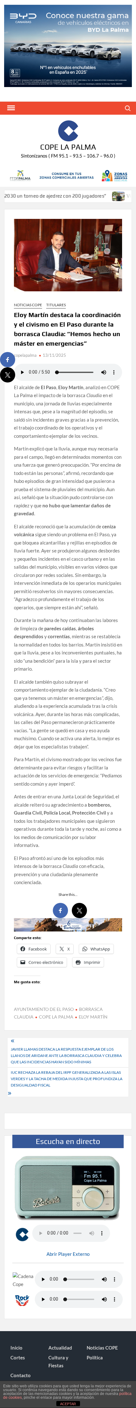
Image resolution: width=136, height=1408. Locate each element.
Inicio (16, 1347)
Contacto (20, 1375)
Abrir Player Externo (68, 1254)
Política (95, 1357)
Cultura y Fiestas (58, 1362)
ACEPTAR (68, 1404)
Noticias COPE (28, 304)
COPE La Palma (68, 147)
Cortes (17, 1357)
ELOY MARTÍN (93, 1016)
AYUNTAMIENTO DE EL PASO (44, 1009)
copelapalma (25, 355)
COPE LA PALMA (56, 1016)
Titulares (56, 304)
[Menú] (10, 108)
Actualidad (60, 1347)
